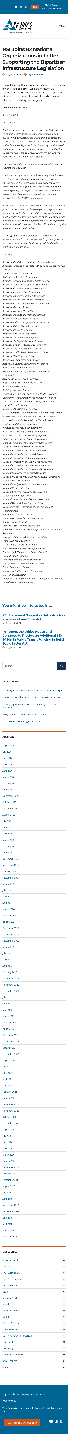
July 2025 (7, 821)
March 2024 (8, 909)
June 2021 (7, 1072)
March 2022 (8, 1016)
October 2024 (9, 871)
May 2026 (7, 764)
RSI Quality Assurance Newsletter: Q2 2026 (24, 714)
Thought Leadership (12, 1354)
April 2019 (7, 1198)
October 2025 (9, 802)
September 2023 (10, 940)
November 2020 (10, 1110)
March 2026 (8, 776)
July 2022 (7, 997)
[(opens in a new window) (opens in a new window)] (46, 1422)
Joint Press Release (12, 1279)
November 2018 (10, 1205)
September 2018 (10, 1211)
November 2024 (10, 865)
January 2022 (9, 1028)
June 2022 (7, 1003)
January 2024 (9, 921)
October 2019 (9, 1173)
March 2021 (8, 1085)
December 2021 (10, 1035)
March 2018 (8, 1230)
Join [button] (35, 6)
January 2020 (9, 1161)
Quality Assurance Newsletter (17, 1335)
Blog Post (7, 1266)
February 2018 (9, 1236)
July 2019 (7, 1192)
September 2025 (10, 808)
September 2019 (10, 1179)
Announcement (10, 1260)
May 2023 (7, 959)
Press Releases (10, 1329)
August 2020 (8, 1129)
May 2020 (7, 1148)
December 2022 (10, 978)
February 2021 (9, 1091)
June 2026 (7, 758)
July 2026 (7, 751)
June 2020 (7, 1142)
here (24, 107)
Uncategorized (9, 1360)
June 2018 (7, 1217)
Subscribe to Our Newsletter (22, 1422)
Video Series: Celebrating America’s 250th (23, 721)
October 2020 (9, 1116)
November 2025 (10, 795)
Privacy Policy (9, 1400)
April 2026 (7, 770)
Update (6, 1367)
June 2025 (7, 827)
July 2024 (7, 890)
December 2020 (10, 1104)
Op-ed (5, 1316)
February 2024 (9, 915)
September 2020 (10, 1123)
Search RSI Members (52, 8)
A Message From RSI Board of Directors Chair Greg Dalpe (32, 690)
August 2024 (8, 883)
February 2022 (9, 1022)
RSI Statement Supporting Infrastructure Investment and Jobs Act (33, 617)
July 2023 (7, 953)
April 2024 (7, 902)
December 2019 (10, 1167)
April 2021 (7, 1079)
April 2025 (7, 833)
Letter (5, 1291)
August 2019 (8, 1186)
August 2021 (8, 1060)
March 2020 (8, 1154)
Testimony (7, 1348)
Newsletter (8, 1304)
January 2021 (9, 1098)
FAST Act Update (11, 1272)
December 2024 (10, 858)
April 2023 (7, 965)
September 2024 (10, 877)
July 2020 (7, 1135)
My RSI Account (52, 4)
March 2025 (8, 839)
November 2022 (10, 984)
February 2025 (9, 846)
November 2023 (10, 934)
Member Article (10, 1297)
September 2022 (10, 991)
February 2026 (9, 783)
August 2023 (8, 946)
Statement (7, 1342)
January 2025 (9, 852)
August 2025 (8, 814)
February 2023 (9, 972)
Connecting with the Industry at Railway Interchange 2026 (31, 697)
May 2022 (7, 1009)
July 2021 (7, 1066)
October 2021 (9, 1047)
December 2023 (10, 928)
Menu (62, 26)
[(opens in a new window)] (10, 6)
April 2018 (7, 1223)
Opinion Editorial (10, 1323)
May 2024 (7, 896)
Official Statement (11, 1310)
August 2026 (8, 745)
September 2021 (10, 1053)
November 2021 (10, 1041)
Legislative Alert (36, 74)
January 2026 (9, 789)
